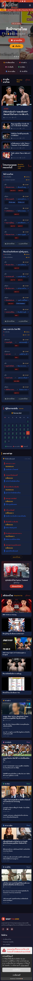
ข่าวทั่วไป (24, 71)
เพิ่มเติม (17, 46)
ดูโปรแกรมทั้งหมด (10, 243)
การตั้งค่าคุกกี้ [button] (16, 975)
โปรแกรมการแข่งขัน (8, 942)
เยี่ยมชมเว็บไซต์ (16, 586)
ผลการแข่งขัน (6, 944)
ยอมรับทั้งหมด (16, 970)
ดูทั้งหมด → (27, 80)
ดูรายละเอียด (17, 40)
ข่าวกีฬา (22, 67)
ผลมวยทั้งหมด (16, 557)
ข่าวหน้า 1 (24, 62)
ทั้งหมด (28, 700)
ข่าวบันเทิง (10, 67)
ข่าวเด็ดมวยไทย (9, 62)
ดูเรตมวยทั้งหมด (24, 243)
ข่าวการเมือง (11, 71)
